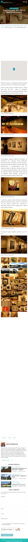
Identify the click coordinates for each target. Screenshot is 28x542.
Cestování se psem (15, 481)
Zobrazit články (5, 460)
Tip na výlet (4, 437)
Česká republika (16, 25)
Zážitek (14, 437)
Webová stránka (4, 518)
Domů (2, 25)
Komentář (3, 496)
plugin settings (19, 541)
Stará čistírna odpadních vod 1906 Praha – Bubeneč (19, 469)
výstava (9, 437)
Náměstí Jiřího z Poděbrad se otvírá (19, 476)
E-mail (2, 513)
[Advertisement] (14, 45)
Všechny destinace (8, 25)
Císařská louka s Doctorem (18, 484)
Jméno (2, 508)
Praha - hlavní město (14, 8)
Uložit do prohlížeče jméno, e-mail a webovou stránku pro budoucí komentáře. (13, 524)
